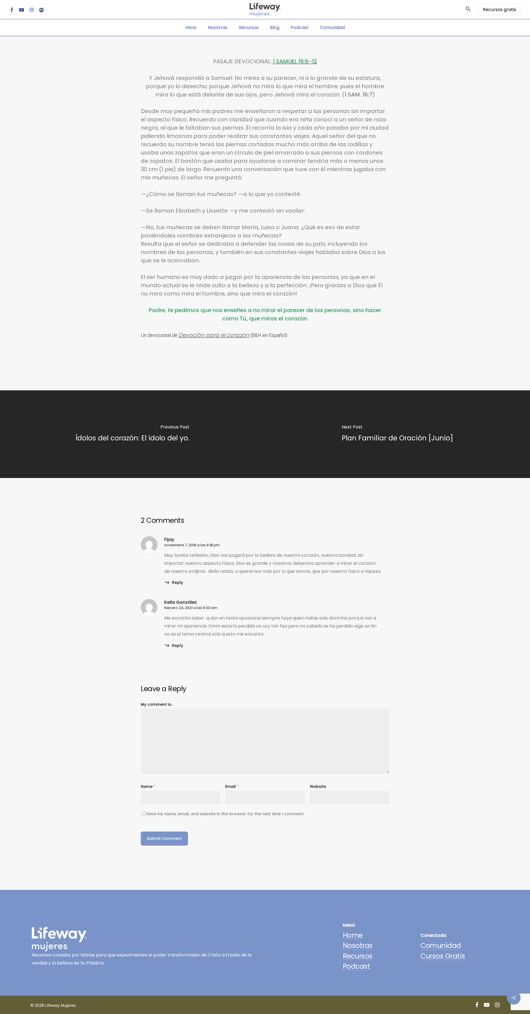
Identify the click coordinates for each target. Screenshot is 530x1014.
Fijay (169, 539)
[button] (468, 10)
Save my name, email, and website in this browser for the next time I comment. (225, 814)
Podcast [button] (356, 966)
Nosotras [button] (358, 945)
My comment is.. (157, 704)
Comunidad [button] (440, 945)
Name (148, 786)
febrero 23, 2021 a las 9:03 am (190, 607)
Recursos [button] (358, 956)
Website (318, 786)
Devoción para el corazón (214, 335)
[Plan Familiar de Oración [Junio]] (397, 434)
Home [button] (353, 935)
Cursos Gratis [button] (442, 956)
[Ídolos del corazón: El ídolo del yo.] (132, 434)
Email (232, 786)
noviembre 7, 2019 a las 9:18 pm (192, 545)
